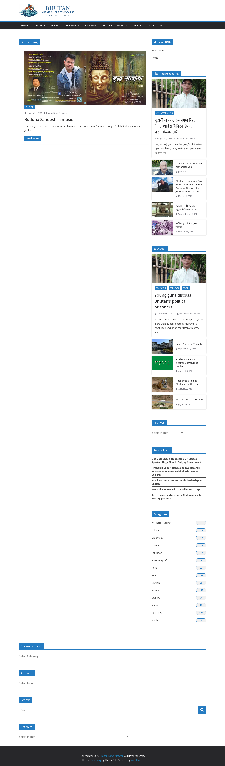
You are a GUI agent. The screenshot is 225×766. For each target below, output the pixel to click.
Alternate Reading (164, 113)
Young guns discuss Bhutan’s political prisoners (173, 301)
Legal (154, 567)
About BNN (158, 50)
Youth (150, 25)
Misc (162, 25)
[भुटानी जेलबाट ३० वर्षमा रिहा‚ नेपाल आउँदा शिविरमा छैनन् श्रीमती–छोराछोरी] (179, 93)
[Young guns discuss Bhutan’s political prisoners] (179, 268)
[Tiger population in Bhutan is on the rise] (162, 385)
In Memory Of (159, 560)
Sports (136, 25)
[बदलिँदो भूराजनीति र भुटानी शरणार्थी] (162, 228)
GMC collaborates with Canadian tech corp (176, 489)
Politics (56, 25)
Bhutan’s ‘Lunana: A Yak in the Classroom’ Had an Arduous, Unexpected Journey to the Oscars (189, 186)
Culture (107, 25)
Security (156, 597)
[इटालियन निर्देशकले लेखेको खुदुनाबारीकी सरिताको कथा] (162, 210)
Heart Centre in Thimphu (189, 343)
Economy (90, 25)
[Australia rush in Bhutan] (162, 402)
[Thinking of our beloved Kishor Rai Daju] (162, 168)
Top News (39, 25)
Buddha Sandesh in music (48, 119)
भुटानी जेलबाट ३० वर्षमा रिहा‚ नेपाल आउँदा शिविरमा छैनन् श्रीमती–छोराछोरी (175, 126)
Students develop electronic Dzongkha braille (187, 363)
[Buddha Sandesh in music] (85, 78)
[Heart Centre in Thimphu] (162, 346)
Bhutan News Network (56, 113)
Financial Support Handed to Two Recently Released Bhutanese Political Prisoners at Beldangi (176, 471)
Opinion (122, 25)
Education (161, 288)
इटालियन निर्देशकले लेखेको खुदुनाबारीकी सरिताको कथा (186, 207)
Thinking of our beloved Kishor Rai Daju (189, 165)
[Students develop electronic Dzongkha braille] (162, 365)
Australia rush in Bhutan (189, 399)
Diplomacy (72, 25)
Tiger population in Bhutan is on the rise (187, 382)
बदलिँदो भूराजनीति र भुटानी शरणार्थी (186, 225)
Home (24, 25)
